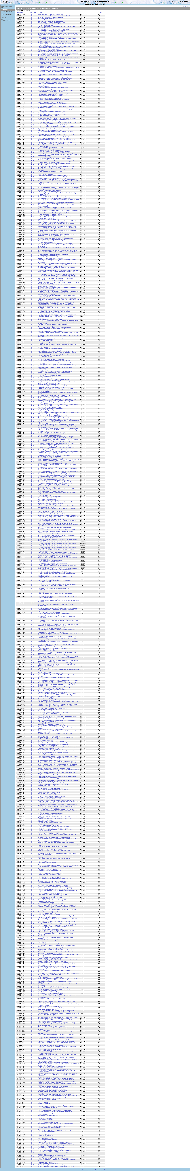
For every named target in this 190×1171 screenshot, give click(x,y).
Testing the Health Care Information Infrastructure (51, 1147)
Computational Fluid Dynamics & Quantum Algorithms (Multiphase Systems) (58, 656)
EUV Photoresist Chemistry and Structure (49, 219)
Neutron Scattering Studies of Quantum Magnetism (51, 22)
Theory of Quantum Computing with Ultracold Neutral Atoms (53, 826)
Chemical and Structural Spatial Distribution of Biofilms (52, 330)
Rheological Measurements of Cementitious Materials (52, 1026)
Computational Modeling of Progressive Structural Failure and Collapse (56, 1022)
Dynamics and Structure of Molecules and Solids (51, 17)
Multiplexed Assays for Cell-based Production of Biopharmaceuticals (56, 351)
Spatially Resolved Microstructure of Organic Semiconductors (54, 97)
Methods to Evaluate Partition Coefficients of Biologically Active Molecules (57, 627)
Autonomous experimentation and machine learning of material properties (57, 314)
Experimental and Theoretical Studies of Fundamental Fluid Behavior (56, 611)
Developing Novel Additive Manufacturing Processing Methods (54, 213)
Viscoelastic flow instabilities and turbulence (49, 190)
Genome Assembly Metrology (45, 376)
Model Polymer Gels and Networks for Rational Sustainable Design (55, 153)
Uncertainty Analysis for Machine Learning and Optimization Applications (57, 520)
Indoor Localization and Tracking (46, 1137)
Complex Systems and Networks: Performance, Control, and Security (56, 1106)
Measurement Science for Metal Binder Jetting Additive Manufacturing (56, 1094)
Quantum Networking (43, 1134)
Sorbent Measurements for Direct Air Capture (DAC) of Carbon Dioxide (56, 535)
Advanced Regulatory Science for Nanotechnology (51, 280)
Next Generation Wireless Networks (47, 1139)
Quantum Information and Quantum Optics (49, 825)
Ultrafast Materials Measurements (47, 286)
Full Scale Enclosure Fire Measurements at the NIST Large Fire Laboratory (57, 1073)
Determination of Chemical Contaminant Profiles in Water (53, 556)
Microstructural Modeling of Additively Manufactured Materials (54, 157)
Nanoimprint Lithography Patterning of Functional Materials (53, 99)
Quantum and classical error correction (48, 1122)
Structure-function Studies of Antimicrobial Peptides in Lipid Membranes (57, 442)
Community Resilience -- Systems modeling (49, 1049)
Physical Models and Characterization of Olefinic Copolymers (54, 151)
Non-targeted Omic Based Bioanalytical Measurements (52, 563)
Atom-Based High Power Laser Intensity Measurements (52, 708)
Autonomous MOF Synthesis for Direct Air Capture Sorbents (53, 310)
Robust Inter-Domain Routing (45, 1138)
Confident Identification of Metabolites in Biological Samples (54, 77)
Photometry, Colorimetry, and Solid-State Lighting (51, 873)
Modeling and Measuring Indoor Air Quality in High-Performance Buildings (57, 1059)
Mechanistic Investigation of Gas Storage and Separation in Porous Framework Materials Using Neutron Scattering (55, 47)
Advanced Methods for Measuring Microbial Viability (51, 384)
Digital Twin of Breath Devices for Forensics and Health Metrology (55, 663)
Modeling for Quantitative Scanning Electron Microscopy (52, 723)
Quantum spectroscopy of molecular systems (49, 1015)
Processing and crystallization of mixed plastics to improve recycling (56, 166)
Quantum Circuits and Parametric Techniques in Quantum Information (56, 930)
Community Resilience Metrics (46, 1050)
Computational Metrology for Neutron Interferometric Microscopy (54, 1158)
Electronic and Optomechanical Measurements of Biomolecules (54, 818)
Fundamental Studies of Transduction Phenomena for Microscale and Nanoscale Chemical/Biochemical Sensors (56, 406)
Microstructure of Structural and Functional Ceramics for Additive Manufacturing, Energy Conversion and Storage (55, 257)
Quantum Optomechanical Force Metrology (49, 841)
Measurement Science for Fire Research (48, 1077)
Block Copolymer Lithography (46, 117)
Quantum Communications (45, 830)
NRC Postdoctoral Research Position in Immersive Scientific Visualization (57, 1117)
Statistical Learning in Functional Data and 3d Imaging (52, 1165)
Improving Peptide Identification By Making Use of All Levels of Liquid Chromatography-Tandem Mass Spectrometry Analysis (56, 462)
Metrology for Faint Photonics (45, 928)
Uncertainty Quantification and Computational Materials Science (55, 1130)
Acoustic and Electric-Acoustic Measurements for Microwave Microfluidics (57, 704)
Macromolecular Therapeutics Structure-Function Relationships (54, 236)
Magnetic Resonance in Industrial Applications (50, 958)
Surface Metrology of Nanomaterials (47, 255)
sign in (184, 6)
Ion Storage (41, 982)
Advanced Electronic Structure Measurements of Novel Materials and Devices (58, 769)
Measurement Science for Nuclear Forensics (49, 798)
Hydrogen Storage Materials (45, 25)
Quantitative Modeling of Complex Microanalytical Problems (53, 239)
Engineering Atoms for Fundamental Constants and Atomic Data (55, 829)
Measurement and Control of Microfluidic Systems (51, 724)
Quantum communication (44, 1102)
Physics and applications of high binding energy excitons (53, 784)
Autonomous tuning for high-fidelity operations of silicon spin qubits (55, 1123)
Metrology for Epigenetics (44, 370)
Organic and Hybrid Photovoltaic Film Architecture (51, 98)
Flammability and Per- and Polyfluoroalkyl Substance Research (54, 1069)
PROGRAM (33, 12)
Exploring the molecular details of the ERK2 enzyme (51, 632)
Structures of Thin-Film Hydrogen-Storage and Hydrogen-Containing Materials (58, 33)
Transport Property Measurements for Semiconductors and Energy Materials (58, 270)
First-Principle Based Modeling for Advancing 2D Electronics (54, 138)
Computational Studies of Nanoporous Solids (50, 266)
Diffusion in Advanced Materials (46, 101)
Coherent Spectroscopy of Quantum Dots (49, 912)
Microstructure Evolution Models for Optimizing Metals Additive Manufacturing (58, 137)
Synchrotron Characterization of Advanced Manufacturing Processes (56, 302)
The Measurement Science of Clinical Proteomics (51, 398)
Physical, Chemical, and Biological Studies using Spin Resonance (55, 761)
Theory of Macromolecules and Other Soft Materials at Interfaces (55, 142)
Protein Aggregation (43, 186)
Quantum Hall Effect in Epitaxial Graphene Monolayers (52, 846)
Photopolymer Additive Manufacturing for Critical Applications (54, 648)
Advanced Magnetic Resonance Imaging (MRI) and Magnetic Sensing (56, 966)
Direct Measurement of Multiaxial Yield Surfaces (50, 95)
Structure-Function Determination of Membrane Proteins (52, 719)
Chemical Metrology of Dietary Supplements (49, 496)
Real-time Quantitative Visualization (47, 1107)
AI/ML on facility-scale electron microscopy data (50, 14)
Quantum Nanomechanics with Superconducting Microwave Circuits (56, 925)
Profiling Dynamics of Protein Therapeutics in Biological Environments (56, 475)
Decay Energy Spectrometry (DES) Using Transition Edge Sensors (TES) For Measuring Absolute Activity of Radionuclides (58, 802)
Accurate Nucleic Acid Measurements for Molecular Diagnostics (54, 455)
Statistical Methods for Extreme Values (48, 1163)
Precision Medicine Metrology (46, 339)
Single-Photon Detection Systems (47, 862)
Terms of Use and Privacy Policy (95, 1170)
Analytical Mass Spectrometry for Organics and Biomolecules (54, 477)
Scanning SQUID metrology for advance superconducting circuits (55, 981)
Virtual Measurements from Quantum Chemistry (50, 491)
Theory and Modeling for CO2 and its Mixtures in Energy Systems (55, 583)
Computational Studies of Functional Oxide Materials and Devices (55, 238)
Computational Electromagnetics (46, 1131)
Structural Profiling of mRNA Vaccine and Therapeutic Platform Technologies (58, 451)
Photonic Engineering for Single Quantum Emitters (51, 729)
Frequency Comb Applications (46, 711)
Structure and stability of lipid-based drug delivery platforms (53, 70)
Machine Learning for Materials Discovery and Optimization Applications (57, 263)
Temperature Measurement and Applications (49, 877)
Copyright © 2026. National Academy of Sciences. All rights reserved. (95, 1169)
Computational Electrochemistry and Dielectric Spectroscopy (54, 197)
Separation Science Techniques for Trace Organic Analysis (53, 480)
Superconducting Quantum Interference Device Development (54, 970)
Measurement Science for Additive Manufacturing (51, 1087)
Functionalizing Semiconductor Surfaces (48, 748)
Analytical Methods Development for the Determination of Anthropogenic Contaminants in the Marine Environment (57, 486)
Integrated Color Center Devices (46, 785)
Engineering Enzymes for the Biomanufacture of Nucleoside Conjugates (57, 418)
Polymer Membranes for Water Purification (49, 115)
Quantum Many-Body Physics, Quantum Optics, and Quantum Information (57, 838)
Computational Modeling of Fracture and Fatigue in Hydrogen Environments (58, 587)
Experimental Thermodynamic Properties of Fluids (51, 647)
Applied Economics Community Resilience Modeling (52, 1097)
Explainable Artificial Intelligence (46, 1162)
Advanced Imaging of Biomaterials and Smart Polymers (52, 390)
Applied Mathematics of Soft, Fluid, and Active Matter (52, 1125)
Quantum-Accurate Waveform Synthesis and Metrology (52, 840)
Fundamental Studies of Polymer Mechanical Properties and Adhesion (56, 1019)
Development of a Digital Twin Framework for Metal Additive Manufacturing (57, 223)
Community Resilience (44, 1030)
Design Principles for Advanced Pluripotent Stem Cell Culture (54, 360)
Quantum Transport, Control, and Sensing (49, 736)
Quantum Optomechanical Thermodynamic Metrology (52, 893)
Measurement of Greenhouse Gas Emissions (50, 953)
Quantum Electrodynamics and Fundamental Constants (52, 833)
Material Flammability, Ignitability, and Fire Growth (51, 1082)
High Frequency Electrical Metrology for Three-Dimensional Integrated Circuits (58, 758)
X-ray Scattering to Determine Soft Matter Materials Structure (54, 163)
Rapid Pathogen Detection (45, 356)
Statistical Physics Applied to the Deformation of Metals (52, 82)
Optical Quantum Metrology (45, 1118)
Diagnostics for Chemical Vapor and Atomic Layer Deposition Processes (57, 481)
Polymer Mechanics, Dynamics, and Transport (50, 195)
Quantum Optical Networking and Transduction (50, 688)
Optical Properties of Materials (46, 876)
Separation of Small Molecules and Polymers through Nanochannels (56, 264)
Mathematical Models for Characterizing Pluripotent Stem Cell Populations (57, 346)
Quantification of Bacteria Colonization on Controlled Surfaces (54, 327)
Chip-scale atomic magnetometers (47, 990)
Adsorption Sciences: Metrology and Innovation (50, 536)
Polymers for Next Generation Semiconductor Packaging (53, 232)
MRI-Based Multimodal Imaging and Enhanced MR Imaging (53, 932)
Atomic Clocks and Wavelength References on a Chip (52, 986)
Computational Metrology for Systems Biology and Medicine (53, 1149)
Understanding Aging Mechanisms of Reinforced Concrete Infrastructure (57, 1054)
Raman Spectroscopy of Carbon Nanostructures (50, 749)
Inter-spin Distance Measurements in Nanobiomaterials (52, 715)
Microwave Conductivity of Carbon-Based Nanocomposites (53, 119)
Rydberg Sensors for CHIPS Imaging (47, 699)
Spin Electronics (42, 972)
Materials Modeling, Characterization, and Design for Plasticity (54, 125)
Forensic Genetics (43, 423)
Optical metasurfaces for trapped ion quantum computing (53, 744)
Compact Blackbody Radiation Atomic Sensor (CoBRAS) (53, 900)
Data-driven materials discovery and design (49, 215)
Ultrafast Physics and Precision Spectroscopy (50, 994)
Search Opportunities (7, 11)
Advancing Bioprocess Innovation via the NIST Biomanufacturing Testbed (57, 476)
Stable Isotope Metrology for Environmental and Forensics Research (56, 552)
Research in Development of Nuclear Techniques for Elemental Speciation (57, 366)
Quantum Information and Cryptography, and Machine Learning (54, 1110)
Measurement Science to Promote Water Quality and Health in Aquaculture (57, 515)
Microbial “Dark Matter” (44, 347)
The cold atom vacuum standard (46, 901)
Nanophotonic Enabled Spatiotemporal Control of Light (52, 741)
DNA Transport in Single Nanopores (47, 713)
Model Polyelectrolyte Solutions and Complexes (50, 130)
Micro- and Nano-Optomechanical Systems (49, 848)
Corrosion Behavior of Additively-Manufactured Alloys (52, 178)
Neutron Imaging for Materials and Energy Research (51, 796)
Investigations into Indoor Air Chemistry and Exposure (52, 1055)
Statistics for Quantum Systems (46, 1133)
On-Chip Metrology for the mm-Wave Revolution (50, 673)
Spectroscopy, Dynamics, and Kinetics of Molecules (51, 993)
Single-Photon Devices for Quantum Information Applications (54, 858)
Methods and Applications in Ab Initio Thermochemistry (52, 484)
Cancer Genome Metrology (45, 378)
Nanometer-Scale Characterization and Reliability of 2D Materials (55, 623)
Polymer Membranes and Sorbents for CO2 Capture (51, 214)
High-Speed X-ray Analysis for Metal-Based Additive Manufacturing (55, 311)
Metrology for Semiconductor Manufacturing (49, 870)
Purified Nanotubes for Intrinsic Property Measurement (52, 111)
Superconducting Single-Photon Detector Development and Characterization (58, 960)
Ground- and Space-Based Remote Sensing (49, 874)
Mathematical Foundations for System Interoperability (52, 1155)
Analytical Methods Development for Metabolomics (51, 432)
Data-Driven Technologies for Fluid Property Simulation (52, 585)
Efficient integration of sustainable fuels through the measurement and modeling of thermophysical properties (56, 665)
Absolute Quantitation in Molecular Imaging (49, 797)
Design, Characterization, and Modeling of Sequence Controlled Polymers (57, 179)
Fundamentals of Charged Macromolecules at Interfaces (52, 94)
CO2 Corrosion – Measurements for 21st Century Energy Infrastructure (56, 655)
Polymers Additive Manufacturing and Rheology (50, 162)
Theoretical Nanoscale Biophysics (47, 721)
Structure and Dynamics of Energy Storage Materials (52, 30)
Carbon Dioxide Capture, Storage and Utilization (50, 21)
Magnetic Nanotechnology (45, 89)
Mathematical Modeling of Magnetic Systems (49, 1098)
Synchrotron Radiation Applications (47, 869)
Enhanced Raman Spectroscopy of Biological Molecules (53, 752)
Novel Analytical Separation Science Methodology (51, 479)
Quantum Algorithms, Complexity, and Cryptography (51, 1126)
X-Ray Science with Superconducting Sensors (50, 319)
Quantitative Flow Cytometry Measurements (49, 326)
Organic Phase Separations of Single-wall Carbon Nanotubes (54, 129)
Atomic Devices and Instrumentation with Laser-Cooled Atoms (54, 987)
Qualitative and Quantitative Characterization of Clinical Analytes (55, 419)
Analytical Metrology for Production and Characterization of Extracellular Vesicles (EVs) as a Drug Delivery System (57, 382)
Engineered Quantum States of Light (47, 913)
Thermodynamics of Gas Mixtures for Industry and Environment (54, 569)
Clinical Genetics (42, 431)
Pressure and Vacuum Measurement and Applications (52, 882)
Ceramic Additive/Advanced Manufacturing (49, 667)
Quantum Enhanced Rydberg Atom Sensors (49, 691)
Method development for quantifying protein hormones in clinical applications (58, 446)
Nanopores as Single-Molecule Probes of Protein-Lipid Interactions (55, 54)
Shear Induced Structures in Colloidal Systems (50, 61)
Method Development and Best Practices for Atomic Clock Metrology (56, 1166)
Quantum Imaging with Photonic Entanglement (50, 788)
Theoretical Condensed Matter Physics (48, 745)
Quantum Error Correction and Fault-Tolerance (50, 778)
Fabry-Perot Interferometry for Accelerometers (50, 849)
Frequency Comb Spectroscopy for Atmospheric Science (53, 712)
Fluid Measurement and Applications (47, 872)
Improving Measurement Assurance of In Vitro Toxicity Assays (54, 372)
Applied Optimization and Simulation (47, 1099)
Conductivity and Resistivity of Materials (48, 832)
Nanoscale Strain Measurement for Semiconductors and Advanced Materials (58, 298)
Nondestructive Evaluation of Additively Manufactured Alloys (54, 613)
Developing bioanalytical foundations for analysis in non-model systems (57, 565)
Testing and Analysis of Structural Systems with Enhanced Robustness (56, 1041)
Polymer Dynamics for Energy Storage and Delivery (51, 105)
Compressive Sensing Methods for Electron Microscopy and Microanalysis (57, 250)
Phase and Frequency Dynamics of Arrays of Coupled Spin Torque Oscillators (58, 973)
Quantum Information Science (46, 1129)
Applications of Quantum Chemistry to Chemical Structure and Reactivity (57, 501)
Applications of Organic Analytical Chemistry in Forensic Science (55, 483)
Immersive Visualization (44, 1103)
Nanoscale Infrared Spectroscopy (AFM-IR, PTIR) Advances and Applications (58, 756)
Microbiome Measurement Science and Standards (51, 359)
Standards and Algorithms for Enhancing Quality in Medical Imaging (55, 1150)
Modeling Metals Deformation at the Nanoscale (50, 91)
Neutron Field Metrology (44, 790)
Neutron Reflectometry (44, 19)
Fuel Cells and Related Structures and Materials (50, 31)
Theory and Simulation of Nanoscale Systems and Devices (53, 607)
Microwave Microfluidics (44, 672)
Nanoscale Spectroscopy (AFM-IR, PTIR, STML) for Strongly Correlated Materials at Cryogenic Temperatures (57, 777)
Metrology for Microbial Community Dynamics (50, 331)
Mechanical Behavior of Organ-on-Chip (48, 191)
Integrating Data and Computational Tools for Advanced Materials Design (57, 118)
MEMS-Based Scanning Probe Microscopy (49, 814)
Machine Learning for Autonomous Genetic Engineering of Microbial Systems (58, 276)
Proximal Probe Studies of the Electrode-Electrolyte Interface (54, 79)
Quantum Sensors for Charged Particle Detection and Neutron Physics (56, 806)
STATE (100, 12)
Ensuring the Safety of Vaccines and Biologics (50, 456)
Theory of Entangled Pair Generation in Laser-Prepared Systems (55, 866)
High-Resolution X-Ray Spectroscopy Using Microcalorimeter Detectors (57, 275)
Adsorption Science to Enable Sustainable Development (53, 254)
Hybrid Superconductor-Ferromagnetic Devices (50, 974)
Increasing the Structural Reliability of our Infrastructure (52, 571)
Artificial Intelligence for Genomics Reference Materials (52, 374)
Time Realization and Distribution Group (48, 991)
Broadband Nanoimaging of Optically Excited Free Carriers (53, 904)
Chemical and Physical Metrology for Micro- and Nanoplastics (54, 284)
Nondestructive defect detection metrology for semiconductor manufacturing (57, 1095)
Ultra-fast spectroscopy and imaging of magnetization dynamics (54, 948)
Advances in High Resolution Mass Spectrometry (51, 519)
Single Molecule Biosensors (45, 740)
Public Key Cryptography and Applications (49, 1141)
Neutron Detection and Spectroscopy (47, 793)
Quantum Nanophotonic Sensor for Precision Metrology (52, 880)
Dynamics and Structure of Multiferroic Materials (50, 23)
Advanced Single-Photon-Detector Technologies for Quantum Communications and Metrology (54, 851)
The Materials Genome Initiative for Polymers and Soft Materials (54, 175)
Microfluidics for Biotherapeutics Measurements (50, 408)
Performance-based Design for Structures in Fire (50, 1045)
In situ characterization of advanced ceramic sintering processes (55, 303)
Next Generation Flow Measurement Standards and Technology (54, 878)
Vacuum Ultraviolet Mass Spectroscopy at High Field (52, 961)
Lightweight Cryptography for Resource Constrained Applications (55, 1142)
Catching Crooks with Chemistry (46, 507)
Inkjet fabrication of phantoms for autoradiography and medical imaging (56, 809)
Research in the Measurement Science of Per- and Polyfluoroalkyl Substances (58, 529)
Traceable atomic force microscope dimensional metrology (53, 742)
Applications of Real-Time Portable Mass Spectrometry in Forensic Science (57, 619)
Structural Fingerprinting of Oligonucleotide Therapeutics (53, 450)
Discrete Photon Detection (45, 860)
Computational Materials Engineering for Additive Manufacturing (55, 1086)
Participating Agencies (7, 6)
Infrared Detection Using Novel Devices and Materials (52, 881)
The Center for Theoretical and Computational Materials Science (55, 78)
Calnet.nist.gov (42, 679)
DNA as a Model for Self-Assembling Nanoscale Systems (53, 725)
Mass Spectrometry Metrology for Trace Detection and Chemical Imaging (57, 259)
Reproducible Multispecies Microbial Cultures (50, 348)
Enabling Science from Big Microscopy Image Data (51, 1157)
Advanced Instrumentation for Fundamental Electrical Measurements (56, 842)
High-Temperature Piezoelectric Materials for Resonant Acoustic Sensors (57, 584)
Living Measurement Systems (46, 340)
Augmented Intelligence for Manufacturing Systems (51, 1091)
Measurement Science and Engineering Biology (50, 338)
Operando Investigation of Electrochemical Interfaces (52, 224)
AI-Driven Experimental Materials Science (49, 312)
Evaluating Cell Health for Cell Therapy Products (51, 387)
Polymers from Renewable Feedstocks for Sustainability (52, 103)
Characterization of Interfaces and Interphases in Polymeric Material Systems (58, 1017)
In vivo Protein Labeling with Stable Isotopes (49, 416)
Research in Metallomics (44, 495)
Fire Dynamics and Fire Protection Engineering (50, 1067)
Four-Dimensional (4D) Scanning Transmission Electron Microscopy (56, 274)
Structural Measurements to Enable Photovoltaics (51, 113)
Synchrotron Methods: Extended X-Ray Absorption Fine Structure (55, 315)
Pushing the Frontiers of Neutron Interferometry (50, 813)
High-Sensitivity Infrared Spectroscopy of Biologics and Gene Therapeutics (57, 395)
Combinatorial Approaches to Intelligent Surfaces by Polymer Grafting (56, 93)
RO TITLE (40, 12)
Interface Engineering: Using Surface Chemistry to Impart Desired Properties (58, 746)
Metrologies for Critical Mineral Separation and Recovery (53, 228)
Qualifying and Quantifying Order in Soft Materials (51, 143)
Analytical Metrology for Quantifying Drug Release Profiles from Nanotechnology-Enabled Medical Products (54, 380)
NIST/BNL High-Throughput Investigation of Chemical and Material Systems (58, 320)
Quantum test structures (44, 753)
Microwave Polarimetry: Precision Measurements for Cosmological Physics (57, 916)
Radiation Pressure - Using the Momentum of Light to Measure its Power (57, 921)
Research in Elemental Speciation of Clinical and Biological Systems (56, 488)
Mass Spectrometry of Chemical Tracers (48, 561)
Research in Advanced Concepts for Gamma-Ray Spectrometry (54, 513)
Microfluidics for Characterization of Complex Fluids (51, 83)
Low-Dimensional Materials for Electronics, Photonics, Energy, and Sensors (58, 161)
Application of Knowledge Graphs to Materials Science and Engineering (57, 287)
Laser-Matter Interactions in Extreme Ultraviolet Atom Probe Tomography (57, 924)
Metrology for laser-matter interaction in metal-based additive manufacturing (57, 1093)
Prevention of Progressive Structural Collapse (50, 1021)
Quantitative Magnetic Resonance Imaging (49, 914)
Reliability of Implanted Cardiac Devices (48, 579)
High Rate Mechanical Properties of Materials (50, 167)
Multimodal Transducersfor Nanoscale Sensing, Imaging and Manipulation (57, 720)
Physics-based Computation (45, 1135)
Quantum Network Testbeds (45, 1119)
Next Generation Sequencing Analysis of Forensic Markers (53, 434)
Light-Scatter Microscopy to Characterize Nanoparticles (52, 894)
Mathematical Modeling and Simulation (48, 1121)
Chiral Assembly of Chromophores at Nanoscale (50, 147)
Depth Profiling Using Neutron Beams (48, 500)
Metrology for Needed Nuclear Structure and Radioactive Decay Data (56, 800)
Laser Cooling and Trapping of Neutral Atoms (50, 822)
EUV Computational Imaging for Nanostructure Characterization (54, 782)
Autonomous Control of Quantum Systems (49, 1115)
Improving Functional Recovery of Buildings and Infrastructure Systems (56, 1039)
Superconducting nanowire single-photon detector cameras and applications (58, 954)
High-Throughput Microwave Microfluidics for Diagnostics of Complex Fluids (58, 680)
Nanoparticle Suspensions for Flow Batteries (49, 37)
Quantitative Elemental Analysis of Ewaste (49, 537)
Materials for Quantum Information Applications (50, 944)
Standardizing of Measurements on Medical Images (51, 1105)
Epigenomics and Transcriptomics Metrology (49, 375)
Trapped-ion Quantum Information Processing (50, 1006)
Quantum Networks (43, 861)
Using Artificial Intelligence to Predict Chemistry (50, 444)
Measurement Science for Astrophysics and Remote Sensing (54, 896)
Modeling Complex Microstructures (47, 1109)
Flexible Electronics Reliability (46, 649)
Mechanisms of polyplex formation (47, 173)
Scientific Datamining (43, 1101)
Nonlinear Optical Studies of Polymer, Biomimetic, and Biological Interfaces (57, 905)
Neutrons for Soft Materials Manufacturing (49, 121)
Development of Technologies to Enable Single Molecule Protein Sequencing (58, 420)
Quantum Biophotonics (44, 864)
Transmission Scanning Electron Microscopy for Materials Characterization (57, 609)
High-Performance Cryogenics (46, 976)
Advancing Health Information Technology (49, 1146)
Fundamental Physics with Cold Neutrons (49, 792)
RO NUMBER (20, 12)
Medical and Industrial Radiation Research (49, 794)
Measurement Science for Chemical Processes (50, 503)
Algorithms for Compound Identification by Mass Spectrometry (54, 422)
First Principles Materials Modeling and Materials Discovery (53, 290)
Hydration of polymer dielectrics (46, 81)
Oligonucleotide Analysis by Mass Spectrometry (50, 458)
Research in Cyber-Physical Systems (48, 1151)
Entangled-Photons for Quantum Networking (49, 1127)
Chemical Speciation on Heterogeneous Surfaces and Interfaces (55, 523)
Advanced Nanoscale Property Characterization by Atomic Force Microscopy (58, 291)
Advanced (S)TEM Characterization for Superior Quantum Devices (55, 962)
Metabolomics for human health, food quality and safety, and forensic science (58, 521)
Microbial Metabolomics (44, 391)
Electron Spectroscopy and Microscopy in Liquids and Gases (54, 768)
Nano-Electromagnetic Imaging (46, 902)
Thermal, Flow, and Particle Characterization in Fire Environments (55, 1078)
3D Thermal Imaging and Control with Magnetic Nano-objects (54, 885)
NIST (2, 7)
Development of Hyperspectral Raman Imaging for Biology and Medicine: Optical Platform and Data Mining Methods (57, 354)
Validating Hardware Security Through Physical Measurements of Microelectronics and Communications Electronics (55, 706)
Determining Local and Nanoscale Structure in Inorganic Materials (55, 243)
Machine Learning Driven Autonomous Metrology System (53, 886)
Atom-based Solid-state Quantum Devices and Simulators (53, 828)
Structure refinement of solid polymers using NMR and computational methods (58, 187)
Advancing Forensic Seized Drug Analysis (49, 288)
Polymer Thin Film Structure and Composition (50, 171)
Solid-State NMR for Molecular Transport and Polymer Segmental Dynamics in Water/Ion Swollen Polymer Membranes (58, 155)
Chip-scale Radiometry (44, 942)
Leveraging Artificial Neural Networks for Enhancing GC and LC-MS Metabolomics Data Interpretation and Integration (56, 453)
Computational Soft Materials (45, 174)
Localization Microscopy (44, 717)
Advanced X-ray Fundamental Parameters (49, 808)
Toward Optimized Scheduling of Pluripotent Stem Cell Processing (55, 364)
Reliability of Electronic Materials (46, 651)
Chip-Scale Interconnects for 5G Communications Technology (54, 687)
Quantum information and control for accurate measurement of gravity (56, 868)
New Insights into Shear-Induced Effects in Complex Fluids (53, 29)
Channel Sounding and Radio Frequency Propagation (52, 700)
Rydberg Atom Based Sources (46, 697)
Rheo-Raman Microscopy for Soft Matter (48, 165)
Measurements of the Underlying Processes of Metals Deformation (55, 90)
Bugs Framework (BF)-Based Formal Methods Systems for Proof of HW (56, 1145)
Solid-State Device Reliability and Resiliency (50, 760)
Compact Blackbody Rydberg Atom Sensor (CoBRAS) (52, 889)
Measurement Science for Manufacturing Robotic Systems (53, 1090)
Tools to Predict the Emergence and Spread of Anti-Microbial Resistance (57, 352)
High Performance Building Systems (47, 1061)
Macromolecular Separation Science (47, 504)
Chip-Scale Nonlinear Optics (45, 936)
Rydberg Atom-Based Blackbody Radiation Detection (52, 689)
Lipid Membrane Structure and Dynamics (48, 49)
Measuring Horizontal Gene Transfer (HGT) (49, 350)
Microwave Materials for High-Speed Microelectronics (52, 681)
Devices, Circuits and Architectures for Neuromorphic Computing (55, 770)
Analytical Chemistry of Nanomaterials (48, 489)
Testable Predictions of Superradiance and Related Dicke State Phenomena (58, 865)
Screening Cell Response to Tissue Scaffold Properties (52, 324)
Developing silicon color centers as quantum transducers (53, 757)
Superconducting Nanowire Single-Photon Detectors (52, 926)
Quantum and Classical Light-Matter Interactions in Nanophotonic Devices (57, 716)
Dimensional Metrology (44, 898)
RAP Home (4, 19)
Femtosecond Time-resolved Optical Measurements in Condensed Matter (57, 774)
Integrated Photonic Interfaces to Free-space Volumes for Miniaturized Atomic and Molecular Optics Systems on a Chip (58, 738)
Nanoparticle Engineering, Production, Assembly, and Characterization (56, 750)
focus (188, 6)
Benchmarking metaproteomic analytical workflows (51, 567)
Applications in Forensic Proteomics (47, 467)
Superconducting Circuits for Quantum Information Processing (54, 957)
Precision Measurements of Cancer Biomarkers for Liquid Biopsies (55, 371)
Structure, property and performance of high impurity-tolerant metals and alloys (58, 220)
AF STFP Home (5, 20)
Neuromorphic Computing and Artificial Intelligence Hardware (54, 980)
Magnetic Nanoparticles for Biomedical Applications (51, 102)
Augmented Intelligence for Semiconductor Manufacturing (53, 1089)
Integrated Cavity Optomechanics (46, 821)
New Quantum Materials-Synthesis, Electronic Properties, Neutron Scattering (58, 53)
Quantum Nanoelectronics (45, 786)
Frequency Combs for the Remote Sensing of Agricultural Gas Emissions (57, 952)
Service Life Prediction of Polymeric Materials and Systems (53, 1018)
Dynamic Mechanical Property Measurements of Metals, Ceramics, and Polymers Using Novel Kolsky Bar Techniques (56, 149)
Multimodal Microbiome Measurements (48, 564)
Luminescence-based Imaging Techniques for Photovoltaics (53, 1062)
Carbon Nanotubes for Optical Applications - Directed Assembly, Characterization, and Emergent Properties (54, 208)
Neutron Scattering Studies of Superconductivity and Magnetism (55, 15)
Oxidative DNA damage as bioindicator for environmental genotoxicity (56, 443)
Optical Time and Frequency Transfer (47, 709)
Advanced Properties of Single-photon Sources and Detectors (54, 837)
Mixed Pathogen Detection (45, 358)
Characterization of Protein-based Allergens (49, 435)
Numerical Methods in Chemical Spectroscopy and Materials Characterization (58, 412)
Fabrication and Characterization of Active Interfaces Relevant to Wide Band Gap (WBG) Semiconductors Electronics (58, 781)
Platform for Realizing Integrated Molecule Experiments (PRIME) (55, 888)
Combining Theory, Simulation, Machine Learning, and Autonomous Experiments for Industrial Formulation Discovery (56, 203)
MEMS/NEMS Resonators (45, 820)
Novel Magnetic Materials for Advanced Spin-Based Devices (54, 198)
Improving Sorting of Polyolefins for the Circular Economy (53, 222)
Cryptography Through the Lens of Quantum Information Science (55, 1143)
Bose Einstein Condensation (45, 824)
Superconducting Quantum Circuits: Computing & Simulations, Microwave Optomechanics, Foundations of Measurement (57, 919)
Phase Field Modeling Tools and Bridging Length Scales (53, 87)
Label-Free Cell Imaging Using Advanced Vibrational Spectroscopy (55, 388)
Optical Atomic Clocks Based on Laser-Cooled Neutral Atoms (54, 989)
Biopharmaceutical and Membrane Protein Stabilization (52, 396)
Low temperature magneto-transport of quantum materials (53, 789)
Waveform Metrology (43, 668)
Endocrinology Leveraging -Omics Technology (50, 560)
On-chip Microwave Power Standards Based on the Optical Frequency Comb (58, 683)
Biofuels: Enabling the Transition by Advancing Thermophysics (54, 572)
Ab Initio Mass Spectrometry (45, 512)
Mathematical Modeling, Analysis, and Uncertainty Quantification (55, 1111)
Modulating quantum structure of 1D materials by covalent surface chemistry (58, 189)
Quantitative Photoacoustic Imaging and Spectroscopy (52, 929)
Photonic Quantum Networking (46, 956)
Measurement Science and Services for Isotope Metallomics (53, 533)
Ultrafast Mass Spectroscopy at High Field (49, 612)
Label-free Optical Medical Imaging (47, 917)
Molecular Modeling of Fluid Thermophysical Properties (52, 628)
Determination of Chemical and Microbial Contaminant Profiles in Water (56, 505)
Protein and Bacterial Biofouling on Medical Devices (51, 328)
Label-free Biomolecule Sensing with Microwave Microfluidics (54, 692)
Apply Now (4, 17)
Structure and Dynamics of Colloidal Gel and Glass (51, 59)
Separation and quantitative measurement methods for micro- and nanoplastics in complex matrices (55, 293)
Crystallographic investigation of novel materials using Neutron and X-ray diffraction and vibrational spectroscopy (57, 51)
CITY (81, 12)
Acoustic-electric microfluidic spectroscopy (49, 696)
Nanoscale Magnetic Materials (46, 18)
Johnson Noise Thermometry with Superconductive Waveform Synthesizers (58, 978)
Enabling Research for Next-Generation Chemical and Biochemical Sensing (58, 404)
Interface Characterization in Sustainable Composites (52, 114)
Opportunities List (6, 9)
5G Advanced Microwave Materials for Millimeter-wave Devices (54, 677)
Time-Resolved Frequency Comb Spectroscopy (50, 511)
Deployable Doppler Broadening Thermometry (50, 897)
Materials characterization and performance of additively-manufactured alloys (58, 177)
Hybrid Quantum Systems (44, 922)
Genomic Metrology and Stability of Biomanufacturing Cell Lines (55, 473)
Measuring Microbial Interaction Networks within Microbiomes (54, 386)
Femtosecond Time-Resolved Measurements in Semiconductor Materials (57, 762)
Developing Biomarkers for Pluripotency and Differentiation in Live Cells (57, 344)
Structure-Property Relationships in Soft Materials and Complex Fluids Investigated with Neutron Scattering (56, 65)
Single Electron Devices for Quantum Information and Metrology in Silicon (57, 764)
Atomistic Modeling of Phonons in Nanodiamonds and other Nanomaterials (57, 608)
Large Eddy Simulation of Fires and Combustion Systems (53, 1066)
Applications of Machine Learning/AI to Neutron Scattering (53, 55)
